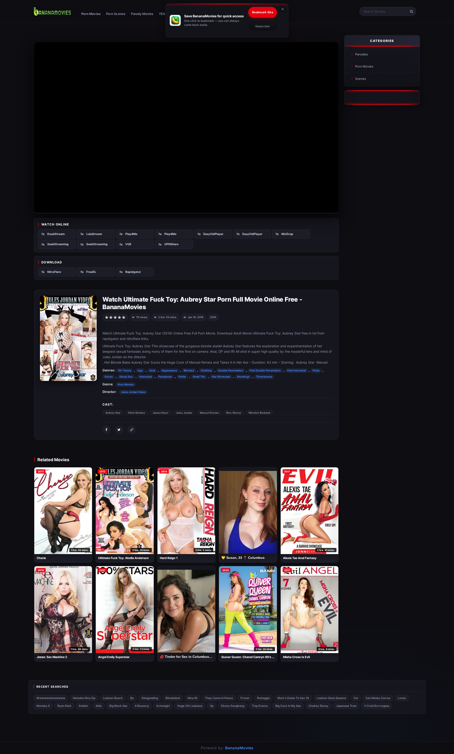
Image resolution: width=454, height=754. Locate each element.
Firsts (316, 370)
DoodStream (56, 234)
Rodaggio (263, 698)
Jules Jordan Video (133, 392)
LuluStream (94, 234)
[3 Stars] (115, 317)
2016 (213, 317)
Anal (152, 370)
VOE (128, 244)
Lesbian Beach (113, 698)
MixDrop (287, 234)
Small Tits (199, 376)
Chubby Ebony (318, 706)
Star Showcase (221, 376)
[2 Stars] (111, 317)
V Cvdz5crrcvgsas (376, 706)
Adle (99, 706)
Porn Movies (90, 14)
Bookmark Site (262, 12)
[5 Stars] (124, 317)
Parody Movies (142, 14)
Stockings (243, 376)
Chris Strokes (136, 413)
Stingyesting (149, 698)
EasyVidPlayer (213, 234)
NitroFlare (54, 272)
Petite (182, 376)
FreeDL (91, 272)
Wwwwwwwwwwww (50, 698)
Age (140, 370)
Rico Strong (233, 413)
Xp (212, 706)
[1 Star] (107, 317)
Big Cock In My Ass (288, 706)
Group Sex (126, 376)
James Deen (160, 413)
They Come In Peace (219, 698)
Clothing (206, 370)
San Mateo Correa (378, 698)
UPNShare (171, 244)
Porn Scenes (115, 14)
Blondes (189, 370)
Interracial (145, 376)
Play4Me (131, 234)
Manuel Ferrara (209, 413)
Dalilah (83, 706)
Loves (402, 698)
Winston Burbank (259, 413)
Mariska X (43, 706)
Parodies (361, 54)
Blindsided (173, 698)
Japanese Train (346, 706)
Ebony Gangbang (232, 706)
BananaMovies (239, 747)
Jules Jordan (184, 413)
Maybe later (262, 26)
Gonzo (109, 376)
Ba (132, 698)
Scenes (360, 79)
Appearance (169, 370)
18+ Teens (124, 370)
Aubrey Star (112, 413)
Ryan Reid (64, 706)
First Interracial (296, 370)
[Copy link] (132, 430)
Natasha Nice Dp (84, 698)
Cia (356, 698)
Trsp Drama (260, 706)
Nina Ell (192, 698)
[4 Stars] (119, 317)
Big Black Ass (118, 706)
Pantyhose (165, 376)
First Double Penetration (265, 370)
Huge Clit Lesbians (189, 706)
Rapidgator (133, 272)
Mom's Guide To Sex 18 (293, 698)
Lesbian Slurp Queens (331, 698)
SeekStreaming (58, 244)
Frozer (244, 698)
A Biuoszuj (142, 706)
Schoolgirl (163, 706)
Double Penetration (230, 370)
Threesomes (264, 376)
